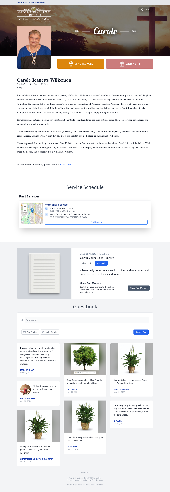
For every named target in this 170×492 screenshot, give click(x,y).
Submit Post (141, 332)
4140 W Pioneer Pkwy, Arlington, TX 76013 (68, 217)
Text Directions (96, 222)
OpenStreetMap (88, 484)
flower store (65, 164)
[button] (32, 210)
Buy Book (101, 263)
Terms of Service (92, 480)
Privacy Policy (77, 480)
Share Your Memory (139, 288)
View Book (86, 263)
